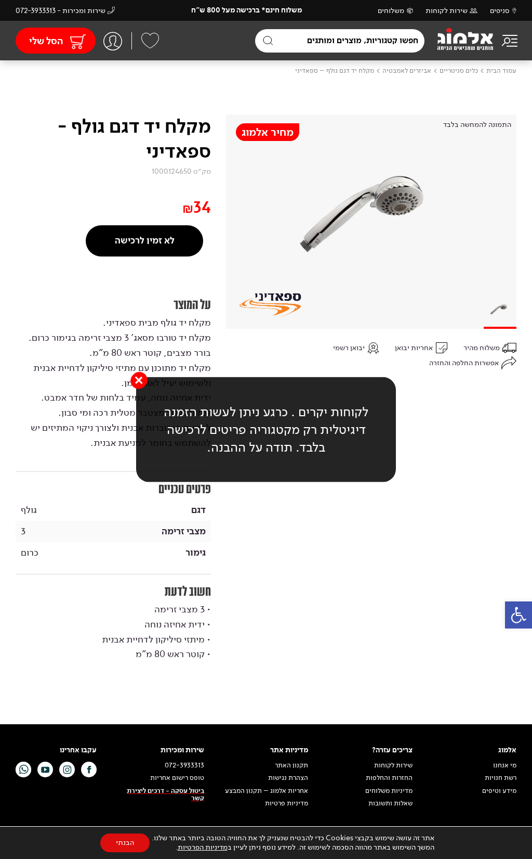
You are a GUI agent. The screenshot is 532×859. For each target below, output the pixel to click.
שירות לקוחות (446, 11)
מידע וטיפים (499, 790)
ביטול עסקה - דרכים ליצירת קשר (165, 794)
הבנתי (125, 843)
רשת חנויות (500, 777)
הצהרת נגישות (288, 777)
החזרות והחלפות (389, 777)
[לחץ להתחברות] (112, 41)
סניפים (500, 11)
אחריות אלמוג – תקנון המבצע (266, 790)
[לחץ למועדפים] (150, 40)
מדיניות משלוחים (389, 790)
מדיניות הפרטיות (203, 847)
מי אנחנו (504, 765)
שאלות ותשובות (390, 803)
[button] (518, 615)
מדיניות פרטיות (286, 803)
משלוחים (391, 11)
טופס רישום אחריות (177, 777)
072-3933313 (184, 765)
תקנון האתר (290, 765)
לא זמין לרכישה (145, 240)
